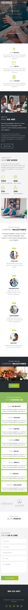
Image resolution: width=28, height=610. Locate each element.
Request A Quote (13, 33)
